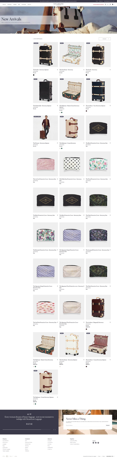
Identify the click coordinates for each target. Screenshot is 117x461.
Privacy (103, 456)
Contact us (101, 1)
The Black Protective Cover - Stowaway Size (96, 143)
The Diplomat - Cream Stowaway (67, 143)
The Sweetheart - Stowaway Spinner (68, 360)
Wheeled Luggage (6, 449)
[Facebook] (96, 442)
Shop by (5, 439)
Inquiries (72, 439)
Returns (26, 449)
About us (50, 439)
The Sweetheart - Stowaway (66, 69)
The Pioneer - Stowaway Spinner (41, 143)
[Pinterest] (98, 442)
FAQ (26, 440)
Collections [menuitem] (9, 4)
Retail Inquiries (73, 442)
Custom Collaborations (74, 444)
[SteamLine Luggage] (58, 4)
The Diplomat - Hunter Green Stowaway (43, 360)
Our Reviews (50, 442)
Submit (107, 425)
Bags (4, 445)
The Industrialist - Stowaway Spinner (42, 105)
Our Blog (49, 444)
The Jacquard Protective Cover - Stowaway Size (97, 250)
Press (49, 445)
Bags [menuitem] (19, 4)
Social (94, 440)
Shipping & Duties (28, 442)
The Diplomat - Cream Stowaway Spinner (43, 397)
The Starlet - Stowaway (91, 69)
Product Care (27, 444)
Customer (27, 439)
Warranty (27, 445)
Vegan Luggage (6, 450)
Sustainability (50, 447)
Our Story (49, 440)
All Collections (5, 440)
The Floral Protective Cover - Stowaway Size (97, 179)
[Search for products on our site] (105, 4)
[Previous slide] (53, 430)
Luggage (4, 444)
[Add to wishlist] (57, 69)
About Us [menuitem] (29, 4)
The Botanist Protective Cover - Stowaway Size (44, 250)
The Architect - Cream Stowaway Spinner (96, 360)
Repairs (26, 447)
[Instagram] (93, 442)
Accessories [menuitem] (24, 4)
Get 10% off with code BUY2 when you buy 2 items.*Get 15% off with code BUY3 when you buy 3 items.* (58, 1)
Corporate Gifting (73, 440)
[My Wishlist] (107, 4)
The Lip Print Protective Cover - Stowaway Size (44, 322)
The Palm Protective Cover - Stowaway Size (96, 215)
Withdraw (27, 450)
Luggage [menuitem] (14, 4)
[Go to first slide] (55, 430)
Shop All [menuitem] (4, 4)
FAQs (97, 1)
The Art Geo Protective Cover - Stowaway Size (44, 179)
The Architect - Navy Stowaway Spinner (95, 105)
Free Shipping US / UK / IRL (109, 1)
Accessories (5, 447)
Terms (99, 456)
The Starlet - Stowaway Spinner (41, 69)
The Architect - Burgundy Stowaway (95, 322)
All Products (5, 442)
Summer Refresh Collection (98, 4)
